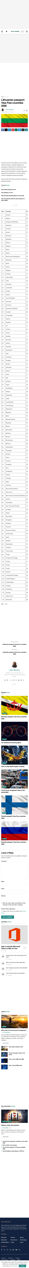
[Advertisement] (14, 14)
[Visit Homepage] (15, 31)
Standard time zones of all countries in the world (16, 956)
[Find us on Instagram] (7, 1250)
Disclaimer (10, 1258)
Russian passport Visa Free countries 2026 (13, 843)
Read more (6, 1043)
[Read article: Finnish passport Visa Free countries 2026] (14, 804)
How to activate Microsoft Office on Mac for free (10, 947)
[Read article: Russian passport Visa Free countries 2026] (14, 830)
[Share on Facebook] (2, 130)
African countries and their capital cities (15, 962)
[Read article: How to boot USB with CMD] (4, 1060)
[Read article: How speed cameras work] (4, 1048)
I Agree (22, 1266)
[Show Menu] (2, 31)
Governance (14, 1240)
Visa (6, 604)
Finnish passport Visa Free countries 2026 (13, 817)
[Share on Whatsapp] (16, 130)
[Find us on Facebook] (1, 1250)
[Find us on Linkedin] (10, 1250)
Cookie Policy (14, 1266)
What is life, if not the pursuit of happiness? (13, 1030)
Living (4, 1026)
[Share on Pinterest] (12, 130)
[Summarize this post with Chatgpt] (22, 130)
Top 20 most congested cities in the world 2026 (13, 791)
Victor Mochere (10, 109)
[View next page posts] (16, 205)
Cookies (17, 1258)
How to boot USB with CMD (16, 1059)
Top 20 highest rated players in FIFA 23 (13, 1151)
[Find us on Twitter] (4, 1250)
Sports (22, 1237)
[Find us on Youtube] (16, 1250)
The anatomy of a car (7, 192)
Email (2, 888)
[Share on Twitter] (6, 130)
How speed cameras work (8, 189)
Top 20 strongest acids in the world (17, 1053)
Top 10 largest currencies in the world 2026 (16, 968)
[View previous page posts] (13, 205)
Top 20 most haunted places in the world (12, 195)
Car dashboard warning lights (11, 742)
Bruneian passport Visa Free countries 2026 (14, 718)
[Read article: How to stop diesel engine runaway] (14, 755)
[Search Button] (27, 31)
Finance (13, 1237)
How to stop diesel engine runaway (12, 766)
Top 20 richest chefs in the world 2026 (15, 973)
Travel (6, 96)
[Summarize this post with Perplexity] (26, 130)
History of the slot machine (10, 1125)
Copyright (12, 1259)
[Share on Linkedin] (9, 130)
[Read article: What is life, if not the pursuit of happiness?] (14, 1021)
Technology (23, 1240)
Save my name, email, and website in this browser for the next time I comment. (14, 904)
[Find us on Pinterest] (13, 1250)
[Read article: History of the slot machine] (14, 1116)
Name (2, 881)
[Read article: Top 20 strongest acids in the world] (4, 1054)
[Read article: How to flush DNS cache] (4, 1067)
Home (2, 96)
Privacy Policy (4, 1259)
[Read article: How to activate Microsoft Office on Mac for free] (14, 934)
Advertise (3, 1258)
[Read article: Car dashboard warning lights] (14, 731)
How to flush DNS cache (15, 1065)
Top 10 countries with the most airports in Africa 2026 (13, 199)
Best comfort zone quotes (10, 1145)
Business (3, 1237)
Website (3, 896)
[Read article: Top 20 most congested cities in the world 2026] (14, 778)
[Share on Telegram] (19, 130)
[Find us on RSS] (19, 1250)
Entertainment (6, 1121)
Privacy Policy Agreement (8, 909)
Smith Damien (5, 1127)
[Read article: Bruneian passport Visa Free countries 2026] (14, 705)
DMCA (18, 1259)
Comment (4, 861)
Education (4, 1240)
